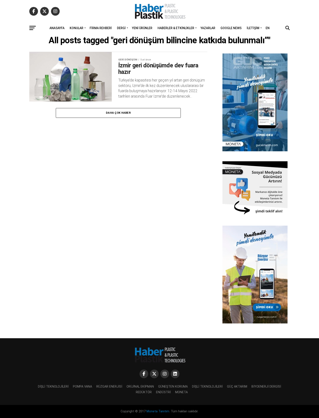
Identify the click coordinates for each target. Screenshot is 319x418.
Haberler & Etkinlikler (176, 28)
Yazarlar (208, 28)
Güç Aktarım (237, 386)
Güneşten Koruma (173, 386)
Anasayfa (56, 28)
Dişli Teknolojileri (53, 386)
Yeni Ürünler (142, 28)
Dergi (121, 28)
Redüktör (144, 392)
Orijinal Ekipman (140, 386)
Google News (231, 28)
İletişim (253, 28)
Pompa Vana (82, 386)
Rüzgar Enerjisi (109, 386)
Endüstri (163, 392)
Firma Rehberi (101, 28)
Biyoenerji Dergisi (266, 386)
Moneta (181, 392)
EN (268, 28)
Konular (76, 28)
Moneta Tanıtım (157, 411)
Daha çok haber (118, 112)
